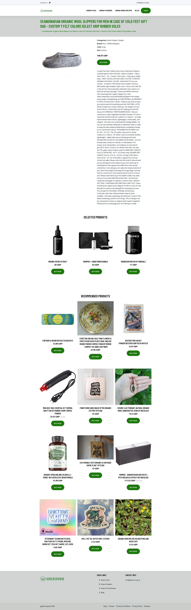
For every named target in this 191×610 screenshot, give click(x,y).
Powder (121, 40)
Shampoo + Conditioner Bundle (95, 261)
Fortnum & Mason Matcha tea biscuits (57, 340)
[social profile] (49, 3)
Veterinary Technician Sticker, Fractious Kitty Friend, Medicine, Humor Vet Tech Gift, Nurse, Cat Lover (57, 541)
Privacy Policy (137, 606)
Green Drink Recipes (123, 10)
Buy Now (103, 62)
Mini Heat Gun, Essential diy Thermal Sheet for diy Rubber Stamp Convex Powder (58, 411)
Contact (111, 606)
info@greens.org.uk (143, 3)
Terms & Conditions (123, 606)
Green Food (91, 10)
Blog (137, 10)
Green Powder (112, 40)
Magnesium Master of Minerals (133, 261)
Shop (146, 11)
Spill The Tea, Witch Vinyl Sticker (95, 538)
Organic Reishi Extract (57, 261)
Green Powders (105, 10)
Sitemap (147, 606)
